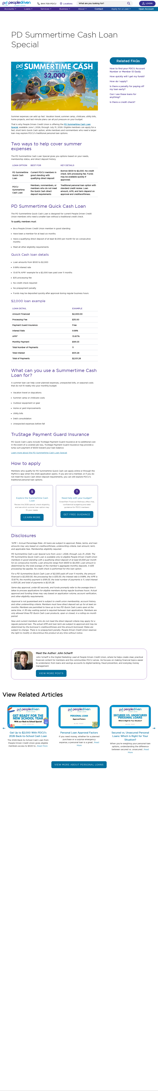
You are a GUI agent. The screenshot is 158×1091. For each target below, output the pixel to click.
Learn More (32, 517)
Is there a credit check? (122, 102)
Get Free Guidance (77, 514)
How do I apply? (119, 81)
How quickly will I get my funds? (127, 76)
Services (45, 9)
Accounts (9, 9)
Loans (27, 9)
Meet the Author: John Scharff (54, 653)
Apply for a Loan (120, 9)
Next (154, 729)
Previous (4, 729)
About (81, 9)
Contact (99, 9)
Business (63, 9)
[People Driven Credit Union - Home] (16, 3)
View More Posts (51, 673)
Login (149, 3)
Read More (42, 746)
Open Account (146, 9)
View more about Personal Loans (79, 764)
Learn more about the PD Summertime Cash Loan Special (39, 452)
